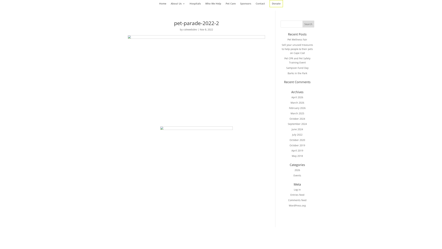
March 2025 (297, 113)
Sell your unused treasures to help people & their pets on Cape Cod (297, 49)
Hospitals (195, 3)
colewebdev (190, 29)
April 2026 (297, 97)
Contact (260, 3)
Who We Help (213, 3)
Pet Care (231, 3)
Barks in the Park (297, 73)
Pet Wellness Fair (297, 39)
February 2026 (297, 108)
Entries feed (297, 194)
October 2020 (297, 140)
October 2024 (297, 118)
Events (297, 175)
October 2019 (297, 145)
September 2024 (297, 124)
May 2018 (297, 156)
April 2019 (297, 150)
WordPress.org (297, 205)
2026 (297, 170)
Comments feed (297, 200)
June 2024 (297, 129)
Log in (297, 189)
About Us (176, 3)
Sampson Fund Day (297, 68)
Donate (276, 3)
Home (162, 3)
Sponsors (245, 3)
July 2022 (297, 134)
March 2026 (297, 102)
